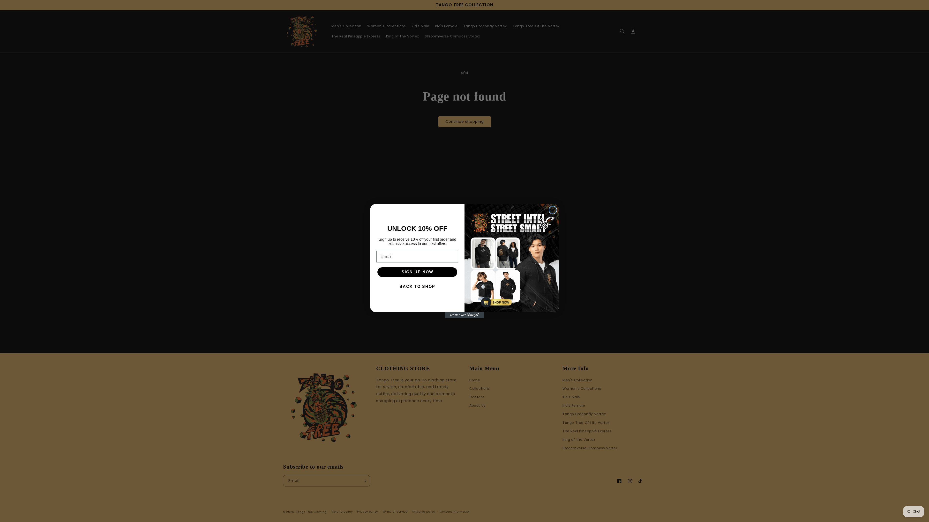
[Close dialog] (552, 210)
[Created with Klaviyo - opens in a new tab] (464, 315)
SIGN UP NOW (417, 272)
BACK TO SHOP (417, 286)
